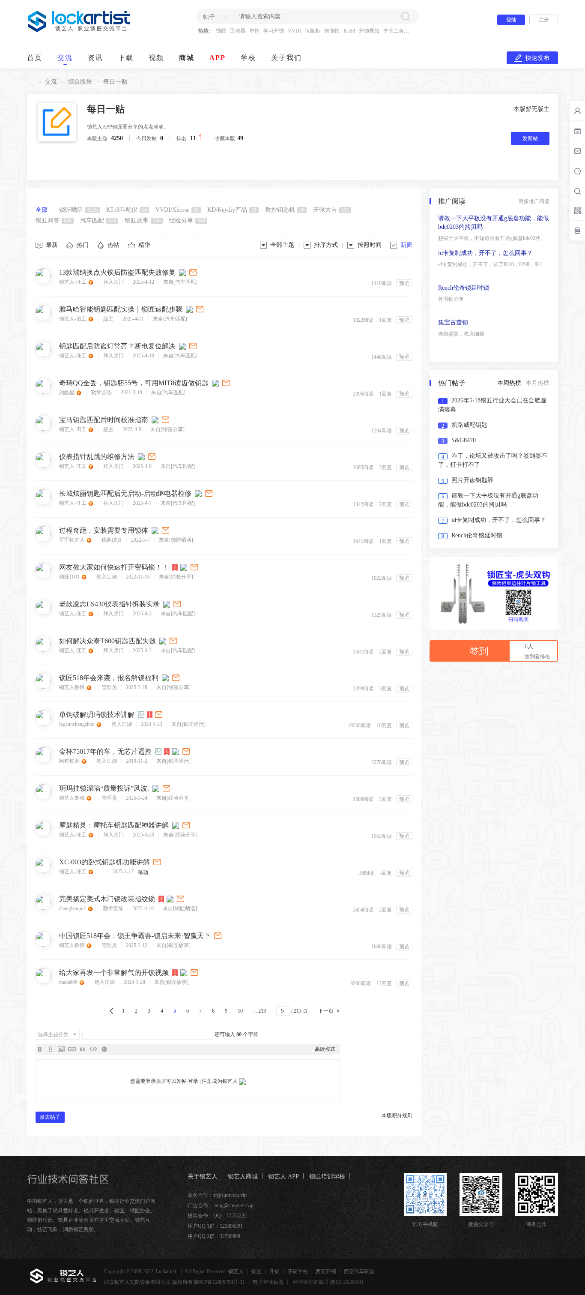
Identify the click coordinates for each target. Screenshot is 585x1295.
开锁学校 (297, 1271)
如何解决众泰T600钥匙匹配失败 (107, 641)
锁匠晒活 (78, 210)
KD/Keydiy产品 (232, 210)
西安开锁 (326, 1271)
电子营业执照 (268, 1282)
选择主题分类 (53, 1034)
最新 (52, 245)
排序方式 (326, 245)
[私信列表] (577, 151)
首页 (34, 57)
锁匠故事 (143, 220)
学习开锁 (273, 31)
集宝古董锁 (453, 322)
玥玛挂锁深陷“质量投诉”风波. (104, 788)
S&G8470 (463, 440)
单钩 (254, 31)
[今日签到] (577, 130)
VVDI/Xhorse (177, 210)
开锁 (274, 1271)
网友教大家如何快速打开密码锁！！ (114, 567)
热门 (83, 245)
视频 (156, 57)
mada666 (69, 982)
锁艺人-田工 (73, 319)
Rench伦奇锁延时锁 (463, 288)
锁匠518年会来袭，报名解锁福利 (108, 677)
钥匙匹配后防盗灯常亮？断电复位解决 (117, 346)
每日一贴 (115, 81)
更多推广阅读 (534, 201)
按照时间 (370, 245)
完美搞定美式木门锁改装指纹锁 (107, 898)
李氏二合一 (396, 31)
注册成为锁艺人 (220, 1081)
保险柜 (312, 31)
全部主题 (282, 245)
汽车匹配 (98, 220)
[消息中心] (577, 171)
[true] (405, 16)
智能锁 (332, 31)
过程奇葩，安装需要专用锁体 (103, 530)
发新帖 (530, 138)
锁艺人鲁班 (72, 687)
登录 (193, 1081)
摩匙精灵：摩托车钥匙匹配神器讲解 (114, 825)
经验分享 (187, 220)
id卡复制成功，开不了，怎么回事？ (485, 253)
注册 (544, 20)
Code (93, 1049)
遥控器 (237, 31)
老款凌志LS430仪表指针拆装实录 (109, 604)
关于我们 (286, 57)
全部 (42, 210)
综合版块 (80, 81)
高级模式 (325, 1049)
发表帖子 (50, 1117)
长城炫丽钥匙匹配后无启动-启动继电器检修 (125, 493)
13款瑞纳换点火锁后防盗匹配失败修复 (117, 272)
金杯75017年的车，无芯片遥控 (105, 751)
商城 (186, 57)
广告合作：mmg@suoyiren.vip (221, 1205)
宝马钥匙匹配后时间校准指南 (103, 419)
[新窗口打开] (193, 272)
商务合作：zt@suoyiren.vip (217, 1195)
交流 (65, 57)
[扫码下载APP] (577, 230)
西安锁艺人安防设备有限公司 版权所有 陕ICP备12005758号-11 (174, 1282)
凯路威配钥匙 (469, 425)
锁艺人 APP (283, 1176)
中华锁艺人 (30, 81)
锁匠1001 (70, 577)
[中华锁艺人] (79, 30)
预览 (404, 283)
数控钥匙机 (284, 210)
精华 (144, 245)
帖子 (209, 17)
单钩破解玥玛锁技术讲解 (96, 714)
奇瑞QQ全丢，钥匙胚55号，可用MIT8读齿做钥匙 (134, 383)
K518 (349, 31)
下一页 (326, 1011)
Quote (82, 1049)
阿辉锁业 (70, 761)
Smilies (104, 1049)
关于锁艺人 (203, 1176)
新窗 (406, 245)
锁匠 (221, 31)
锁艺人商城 (243, 1176)
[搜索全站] (577, 191)
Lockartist (166, 1271)
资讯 (95, 57)
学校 (248, 57)
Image (61, 1049)
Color (50, 1049)
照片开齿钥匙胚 (472, 480)
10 (240, 1011)
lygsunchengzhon (77, 724)
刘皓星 (67, 393)
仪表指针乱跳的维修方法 (96, 456)
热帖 (113, 245)
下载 (126, 57)
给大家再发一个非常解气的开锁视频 (114, 972)
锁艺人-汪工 (73, 282)
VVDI (294, 31)
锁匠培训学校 (327, 1176)
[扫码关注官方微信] (577, 210)
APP (217, 57)
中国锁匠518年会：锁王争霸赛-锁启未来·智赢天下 (135, 935)
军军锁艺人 (72, 540)
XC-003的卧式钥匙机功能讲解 (104, 862)
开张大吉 (331, 210)
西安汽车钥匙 (359, 1271)
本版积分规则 (397, 1115)
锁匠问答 (54, 220)
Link (72, 1049)
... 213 (259, 1011)
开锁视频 (369, 31)
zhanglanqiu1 (73, 908)
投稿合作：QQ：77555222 (217, 1216)
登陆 (511, 20)
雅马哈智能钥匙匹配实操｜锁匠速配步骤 (120, 309)
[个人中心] (577, 110)
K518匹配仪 (126, 210)
